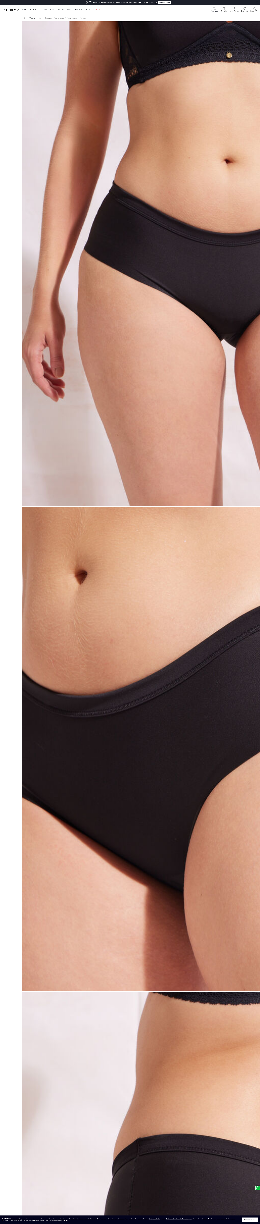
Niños (53, 10)
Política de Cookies (154, 1219)
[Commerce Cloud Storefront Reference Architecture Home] (10, 10)
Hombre (34, 10)
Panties (83, 18)
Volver (32, 18)
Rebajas (96, 10)
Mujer (25, 10)
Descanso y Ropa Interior (54, 18)
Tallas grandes (65, 10)
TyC (156, 2)
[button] (224, 9)
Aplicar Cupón (164, 2)
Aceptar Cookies (250, 1220)
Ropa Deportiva (82, 10)
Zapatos (44, 10)
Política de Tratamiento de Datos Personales (179, 1219)
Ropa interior (72, 18)
